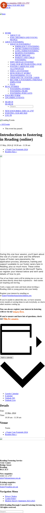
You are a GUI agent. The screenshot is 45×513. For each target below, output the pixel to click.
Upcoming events (14, 98)
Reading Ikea (11, 152)
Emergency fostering (27, 46)
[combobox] (22, 264)
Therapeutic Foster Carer (25, 78)
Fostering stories (20, 89)
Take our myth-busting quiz (26, 64)
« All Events (5, 124)
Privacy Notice (11, 496)
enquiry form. (18, 311)
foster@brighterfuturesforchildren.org (16, 296)
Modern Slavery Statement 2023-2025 (20, 501)
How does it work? (20, 73)
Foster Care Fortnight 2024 (16, 149)
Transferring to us (21, 75)
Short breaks (22, 55)
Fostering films (19, 91)
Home (8, 33)
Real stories (12, 86)
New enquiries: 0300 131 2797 (17, 3)
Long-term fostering (27, 51)
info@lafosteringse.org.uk (10, 478)
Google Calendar (11, 394)
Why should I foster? (22, 62)
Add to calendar (6, 358)
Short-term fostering (27, 49)
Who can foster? (19, 71)
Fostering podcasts (21, 93)
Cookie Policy (10, 499)
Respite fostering (25, 53)
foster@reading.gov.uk (9, 487)
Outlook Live (10, 400)
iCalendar (9, 396)
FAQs (12, 84)
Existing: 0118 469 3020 (14, 5)
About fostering (14, 42)
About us (15, 35)
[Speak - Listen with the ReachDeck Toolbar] (3, 5)
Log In (7, 7)
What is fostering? (20, 44)
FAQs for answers (11, 319)
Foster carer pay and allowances (22, 67)
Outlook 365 (10, 398)
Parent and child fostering (24, 58)
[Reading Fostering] (22, 20)
